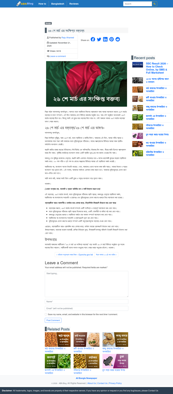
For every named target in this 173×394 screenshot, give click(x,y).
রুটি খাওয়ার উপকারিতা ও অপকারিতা (84, 349)
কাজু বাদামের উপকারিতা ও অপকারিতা (112, 349)
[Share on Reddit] (118, 40)
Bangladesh (57, 3)
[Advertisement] (86, 15)
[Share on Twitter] (99, 40)
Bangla (48, 23)
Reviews (74, 3)
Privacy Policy (115, 383)
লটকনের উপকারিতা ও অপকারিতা (82, 371)
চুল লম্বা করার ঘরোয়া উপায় (113, 370)
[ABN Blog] (25, 3)
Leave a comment (58, 56)
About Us (92, 383)
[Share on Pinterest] (111, 40)
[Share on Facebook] (93, 40)
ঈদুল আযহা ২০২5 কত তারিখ (105, 254)
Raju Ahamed (68, 37)
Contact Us (102, 383)
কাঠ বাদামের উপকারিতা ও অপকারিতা (55, 349)
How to (42, 3)
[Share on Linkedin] (105, 40)
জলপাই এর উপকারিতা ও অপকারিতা (55, 371)
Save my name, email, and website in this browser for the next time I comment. (83, 314)
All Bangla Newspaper (86, 378)
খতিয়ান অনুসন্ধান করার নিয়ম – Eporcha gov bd (75, 254)
